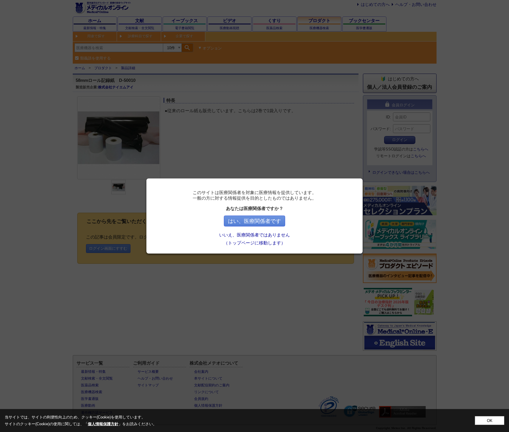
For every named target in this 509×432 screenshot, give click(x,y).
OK (490, 420)
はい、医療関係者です (254, 221)
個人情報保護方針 (103, 424)
